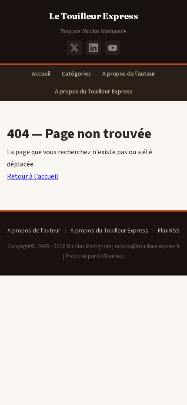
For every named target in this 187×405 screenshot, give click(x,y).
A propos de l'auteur (128, 73)
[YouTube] (112, 47)
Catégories (76, 73)
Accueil (41, 73)
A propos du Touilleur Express (93, 91)
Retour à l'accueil (32, 176)
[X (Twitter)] (74, 47)
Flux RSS (169, 230)
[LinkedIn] (93, 47)
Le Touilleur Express (93, 15)
